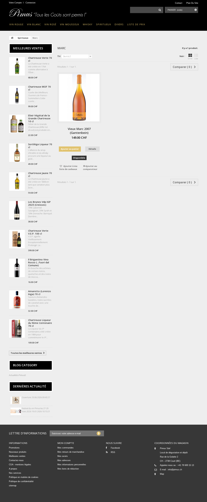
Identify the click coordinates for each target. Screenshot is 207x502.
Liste (196, 58)
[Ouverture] (16, 400)
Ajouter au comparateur (90, 168)
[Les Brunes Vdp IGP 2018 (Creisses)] (17, 210)
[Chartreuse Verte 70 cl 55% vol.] (17, 66)
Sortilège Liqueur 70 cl (40, 146)
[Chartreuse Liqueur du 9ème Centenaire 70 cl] (17, 328)
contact (178, 3)
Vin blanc (34, 24)
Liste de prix (136, 24)
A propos (13, 469)
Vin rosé (50, 24)
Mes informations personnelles (71, 464)
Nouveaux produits (17, 452)
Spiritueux (103, 24)
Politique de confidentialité (21, 481)
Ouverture (26, 397)
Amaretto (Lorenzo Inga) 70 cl (39, 293)
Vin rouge (16, 24)
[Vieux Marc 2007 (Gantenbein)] (79, 97)
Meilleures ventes (28, 48)
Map (162, 474)
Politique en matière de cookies (23, 477)
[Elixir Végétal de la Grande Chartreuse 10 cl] (17, 123)
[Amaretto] (17, 299)
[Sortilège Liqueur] (17, 152)
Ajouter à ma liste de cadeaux (68, 168)
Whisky (88, 24)
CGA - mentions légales (20, 464)
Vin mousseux (69, 24)
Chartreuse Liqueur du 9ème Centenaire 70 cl (40, 322)
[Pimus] (48, 11)
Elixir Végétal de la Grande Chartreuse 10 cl (39, 118)
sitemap (12, 485)
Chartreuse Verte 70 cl (40, 59)
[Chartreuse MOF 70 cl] (17, 95)
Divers (119, 24)
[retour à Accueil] (12, 38)
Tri (58, 56)
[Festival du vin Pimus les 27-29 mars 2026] (16, 411)
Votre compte (15, 2)
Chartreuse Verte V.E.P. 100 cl (38, 232)
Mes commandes (65, 447)
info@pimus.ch (175, 469)
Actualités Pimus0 (17, 375)
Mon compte (65, 443)
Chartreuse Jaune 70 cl (40, 174)
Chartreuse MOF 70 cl (39, 88)
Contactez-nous (16, 460)
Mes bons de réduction (68, 469)
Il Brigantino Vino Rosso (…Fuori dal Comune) (38, 262)
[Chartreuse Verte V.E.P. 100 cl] (17, 239)
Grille (190, 58)
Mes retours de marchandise (70, 452)
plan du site (192, 3)
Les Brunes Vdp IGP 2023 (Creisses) (39, 203)
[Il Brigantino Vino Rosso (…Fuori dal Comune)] (17, 267)
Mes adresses (64, 460)
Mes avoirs (62, 456)
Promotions (14, 447)
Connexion (30, 2)
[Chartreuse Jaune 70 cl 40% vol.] (17, 181)
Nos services (15, 473)
